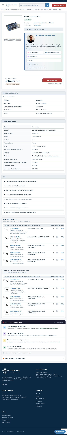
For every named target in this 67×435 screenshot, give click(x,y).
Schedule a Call (33, 56)
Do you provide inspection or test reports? (18, 194)
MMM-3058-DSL (15, 245)
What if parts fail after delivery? (15, 186)
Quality (38, 396)
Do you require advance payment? (16, 203)
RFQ (62, 228)
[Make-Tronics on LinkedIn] (3, 385)
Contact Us (39, 401)
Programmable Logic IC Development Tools (21, 9)
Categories (6, 9)
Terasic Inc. (55, 9)
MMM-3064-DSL (15, 253)
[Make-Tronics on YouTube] (6, 385)
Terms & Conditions (7, 417)
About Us (38, 394)
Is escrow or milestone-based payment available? (21, 212)
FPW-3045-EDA (15, 237)
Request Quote (40, 403)
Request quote (52, 80)
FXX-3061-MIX (14, 228)
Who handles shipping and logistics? (17, 207)
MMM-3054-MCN (15, 260)
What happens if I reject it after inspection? (19, 199)
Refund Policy (6, 422)
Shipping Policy (6, 415)
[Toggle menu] (2, 5)
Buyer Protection (40, 398)
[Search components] (47, 5)
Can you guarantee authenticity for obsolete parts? (21, 181)
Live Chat (30, 60)
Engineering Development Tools (42, 9)
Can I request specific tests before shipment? (20, 190)
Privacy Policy (6, 420)
